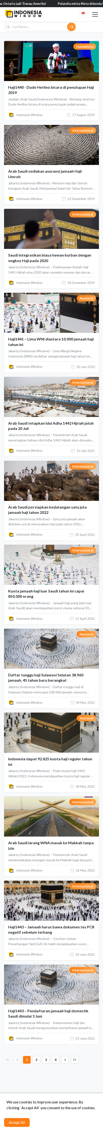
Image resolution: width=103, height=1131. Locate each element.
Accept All (17, 1122)
